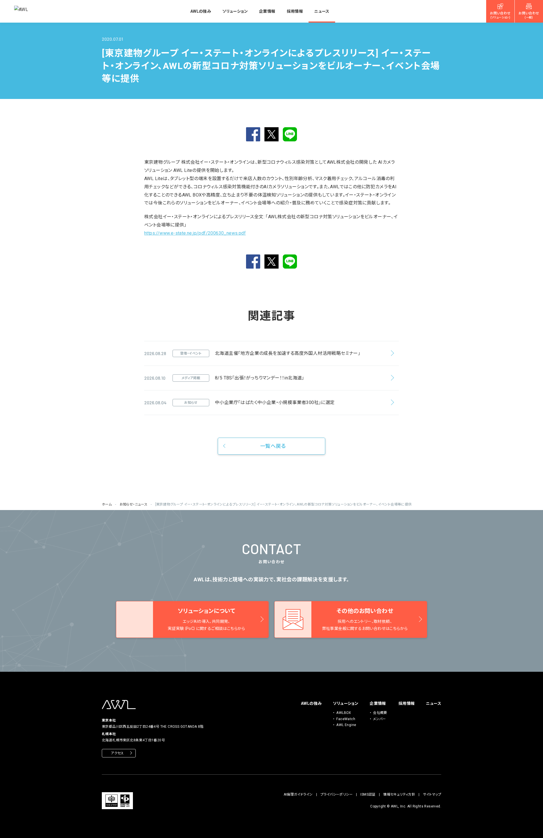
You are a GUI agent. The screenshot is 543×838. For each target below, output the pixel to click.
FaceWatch (345, 719)
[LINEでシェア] (290, 134)
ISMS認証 (367, 794)
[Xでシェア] (271, 134)
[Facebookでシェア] (253, 134)
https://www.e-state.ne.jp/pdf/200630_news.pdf (195, 233)
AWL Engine (346, 725)
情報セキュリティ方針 (399, 794)
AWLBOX (343, 713)
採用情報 (295, 11)
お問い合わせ (500, 15)
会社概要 (380, 713)
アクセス (117, 753)
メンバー (379, 719)
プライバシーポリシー (336, 794)
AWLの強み (200, 11)
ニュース (321, 11)
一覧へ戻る (273, 446)
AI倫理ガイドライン (298, 794)
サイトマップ (432, 794)
